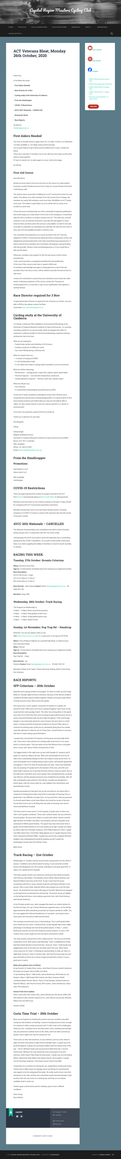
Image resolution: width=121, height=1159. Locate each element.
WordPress (55, 1154)
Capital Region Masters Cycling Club (60, 10)
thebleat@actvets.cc (21, 128)
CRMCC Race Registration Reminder (100, 84)
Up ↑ (113, 1154)
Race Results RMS (59, 27)
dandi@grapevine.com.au (41, 664)
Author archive (17, 1116)
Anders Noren (104, 1154)
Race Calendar (97, 50)
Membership (102, 27)
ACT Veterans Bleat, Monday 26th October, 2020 (39, 53)
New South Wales (47, 497)
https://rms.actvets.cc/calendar (29, 636)
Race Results (96, 61)
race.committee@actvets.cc (33, 307)
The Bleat (22, 27)
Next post (58, 1124)
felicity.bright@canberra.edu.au (30, 450)
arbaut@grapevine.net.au (56, 586)
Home (11, 27)
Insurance (76, 27)
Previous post (59, 1121)
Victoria (20, 497)
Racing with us (15, 33)
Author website (21, 1116)
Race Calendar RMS (39, 27)
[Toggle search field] (112, 33)
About (87, 27)
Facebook (95, 71)
